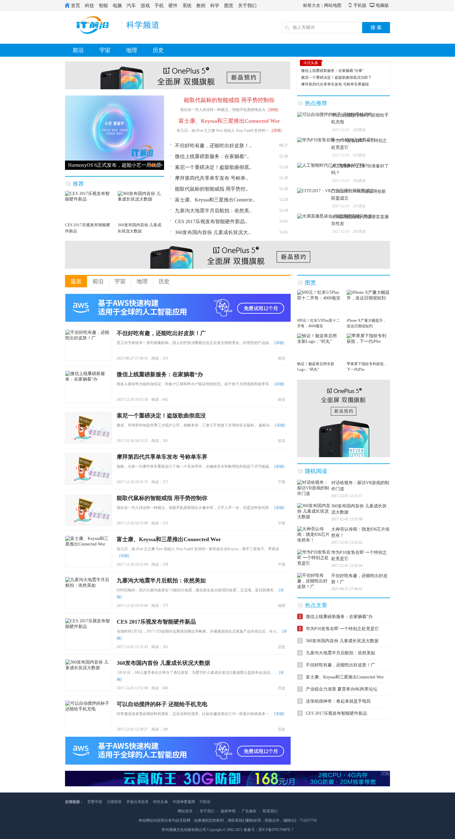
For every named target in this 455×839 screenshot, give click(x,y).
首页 (75, 5)
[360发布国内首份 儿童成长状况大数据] (88, 675)
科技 (89, 5)
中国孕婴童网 (184, 802)
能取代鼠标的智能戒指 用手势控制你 (229, 100)
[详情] (273, 110)
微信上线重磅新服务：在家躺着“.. (212, 156)
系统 (187, 5)
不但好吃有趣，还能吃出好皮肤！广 (161, 333)
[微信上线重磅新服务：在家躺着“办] (88, 386)
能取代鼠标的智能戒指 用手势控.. (211, 189)
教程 (201, 5)
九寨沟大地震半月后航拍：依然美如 (161, 580)
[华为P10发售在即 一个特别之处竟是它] (336, 140)
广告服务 (249, 811)
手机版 (359, 5)
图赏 (228, 5)
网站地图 (332, 5)
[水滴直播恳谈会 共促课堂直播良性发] (335, 216)
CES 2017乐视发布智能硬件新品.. (211, 221)
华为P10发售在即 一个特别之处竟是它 (342, 628)
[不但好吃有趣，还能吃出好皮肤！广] (88, 345)
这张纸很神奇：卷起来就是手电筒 (338, 701)
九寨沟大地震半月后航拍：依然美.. (213, 210)
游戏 (145, 5)
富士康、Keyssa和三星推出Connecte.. (215, 199)
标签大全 (311, 5)
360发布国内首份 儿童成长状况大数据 (163, 663)
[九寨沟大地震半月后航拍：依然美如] (88, 592)
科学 (214, 5)
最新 (76, 281)
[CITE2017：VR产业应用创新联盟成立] (335, 191)
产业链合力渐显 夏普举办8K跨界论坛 (341, 689)
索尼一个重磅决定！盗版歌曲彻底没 (161, 416)
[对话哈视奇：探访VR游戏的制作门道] (314, 488)
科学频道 (143, 24)
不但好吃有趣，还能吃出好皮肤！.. (213, 145)
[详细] (279, 343)
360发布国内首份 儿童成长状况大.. (212, 232)
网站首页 (185, 811)
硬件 (173, 5)
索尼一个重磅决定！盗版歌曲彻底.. (213, 167)
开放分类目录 (137, 802)
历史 (158, 50)
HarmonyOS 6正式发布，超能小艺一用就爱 (114, 165)
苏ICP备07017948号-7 (275, 830)
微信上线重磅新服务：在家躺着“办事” (332, 70)
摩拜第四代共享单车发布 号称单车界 (162, 457)
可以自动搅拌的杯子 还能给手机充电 (162, 704)
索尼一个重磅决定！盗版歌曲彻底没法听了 (336, 77)
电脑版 (382, 5)
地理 (131, 50)
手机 (159, 5)
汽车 (131, 5)
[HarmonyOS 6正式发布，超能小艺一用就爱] (114, 159)
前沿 (78, 50)
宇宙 (104, 50)
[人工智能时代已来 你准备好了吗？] (332, 165)
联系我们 (270, 811)
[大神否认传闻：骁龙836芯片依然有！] (314, 534)
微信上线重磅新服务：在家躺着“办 (160, 374)
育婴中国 (94, 802)
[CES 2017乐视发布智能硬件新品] (88, 633)
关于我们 (247, 5)
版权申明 (228, 811)
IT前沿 (205, 802)
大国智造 (114, 802)
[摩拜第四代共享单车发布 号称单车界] (88, 468)
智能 (103, 5)
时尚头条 (160, 802)
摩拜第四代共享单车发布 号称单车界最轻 (335, 84)
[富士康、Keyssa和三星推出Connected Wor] (88, 551)
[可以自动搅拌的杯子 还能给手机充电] (335, 114)
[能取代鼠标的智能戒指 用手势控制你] (88, 510)
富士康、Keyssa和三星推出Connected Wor (229, 121)
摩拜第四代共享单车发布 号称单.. (211, 178)
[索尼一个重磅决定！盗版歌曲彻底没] (88, 427)
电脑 (117, 5)
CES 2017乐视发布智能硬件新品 (156, 622)
